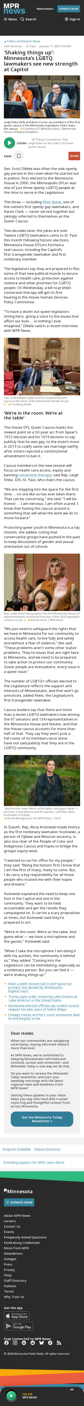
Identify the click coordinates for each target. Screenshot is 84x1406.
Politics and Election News (23, 41)
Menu (12, 19)
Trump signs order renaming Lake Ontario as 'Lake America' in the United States (42, 998)
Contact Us (12, 1226)
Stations (10, 1286)
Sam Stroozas (13, 46)
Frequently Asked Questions (25, 1237)
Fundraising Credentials (22, 1242)
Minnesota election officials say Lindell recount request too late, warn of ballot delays (43, 1007)
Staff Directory (15, 1280)
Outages (10, 1259)
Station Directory (47, 1149)
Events (9, 1232)
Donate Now (68, 9)
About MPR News (17, 1215)
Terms (9, 1291)
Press (8, 1264)
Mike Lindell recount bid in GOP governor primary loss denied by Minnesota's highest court (40, 987)
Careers (10, 1221)
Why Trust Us (14, 1296)
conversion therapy (35, 474)
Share (74, 156)
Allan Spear (51, 201)
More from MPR (16, 1248)
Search (30, 19)
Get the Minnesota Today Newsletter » (42, 1119)
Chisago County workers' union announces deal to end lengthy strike (43, 1016)
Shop (8, 1275)
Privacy (9, 1269)
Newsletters (13, 1253)
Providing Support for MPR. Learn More (33, 1162)
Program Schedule (17, 1149)
